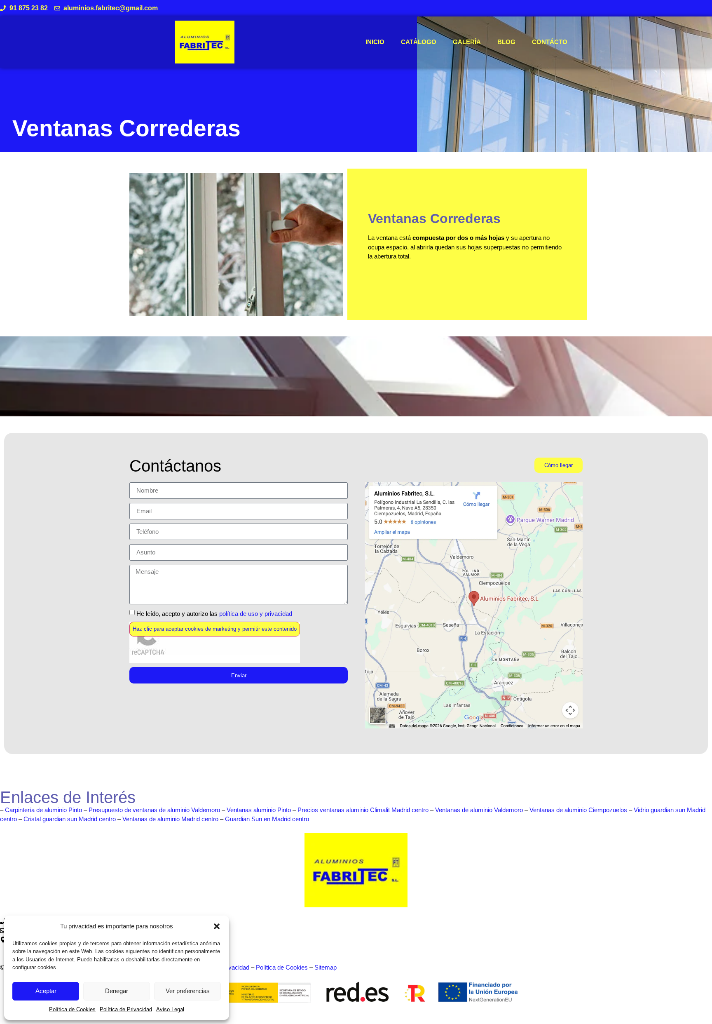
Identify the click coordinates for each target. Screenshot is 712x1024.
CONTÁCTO (549, 41)
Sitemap (325, 967)
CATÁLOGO (418, 41)
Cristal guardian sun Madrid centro (69, 818)
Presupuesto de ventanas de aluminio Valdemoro (154, 809)
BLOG (506, 41)
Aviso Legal (170, 1009)
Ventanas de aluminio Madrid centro (170, 818)
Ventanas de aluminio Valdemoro (479, 809)
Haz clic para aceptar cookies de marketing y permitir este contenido (215, 629)
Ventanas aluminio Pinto (259, 809)
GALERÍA (467, 41)
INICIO (374, 41)
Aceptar (45, 990)
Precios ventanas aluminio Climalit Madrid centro (363, 809)
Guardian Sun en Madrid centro (267, 818)
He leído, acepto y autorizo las (214, 613)
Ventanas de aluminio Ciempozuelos (578, 809)
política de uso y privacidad (255, 613)
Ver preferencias (188, 990)
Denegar (116, 990)
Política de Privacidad (126, 1009)
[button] (217, 926)
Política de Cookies (72, 1009)
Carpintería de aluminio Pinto (43, 809)
